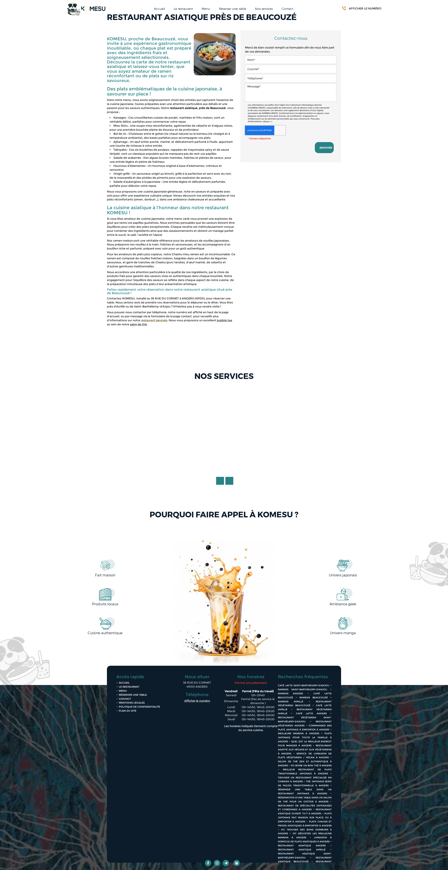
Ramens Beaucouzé (313, 697)
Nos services (264, 8)
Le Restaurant (129, 686)
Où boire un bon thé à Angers (311, 765)
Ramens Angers (290, 693)
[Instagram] (217, 863)
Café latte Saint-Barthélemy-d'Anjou (303, 685)
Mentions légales (132, 702)
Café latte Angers (311, 713)
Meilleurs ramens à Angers (298, 733)
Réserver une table (232, 8)
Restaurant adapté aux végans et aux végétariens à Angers (305, 749)
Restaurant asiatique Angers (302, 845)
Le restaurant (183, 8)
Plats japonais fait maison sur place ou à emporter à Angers (305, 817)
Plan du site (127, 710)
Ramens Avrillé (290, 701)
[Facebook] (208, 863)
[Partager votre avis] (236, 863)
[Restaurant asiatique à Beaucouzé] (215, 54)
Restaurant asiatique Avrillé (302, 849)
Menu (206, 8)
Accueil (159, 8)
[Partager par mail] (226, 863)
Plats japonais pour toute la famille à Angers (305, 737)
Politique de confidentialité (139, 706)
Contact (287, 8)
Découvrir (224, 466)
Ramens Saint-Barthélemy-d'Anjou (302, 689)
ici (271, 121)
